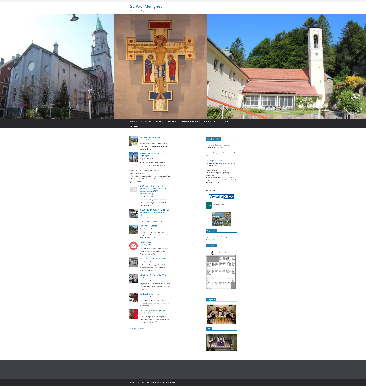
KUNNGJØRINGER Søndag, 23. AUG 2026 (153, 154)
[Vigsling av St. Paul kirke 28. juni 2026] (133, 278)
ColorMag (162, 382)
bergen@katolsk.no (216, 161)
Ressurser (134, 126)
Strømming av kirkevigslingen (153, 310)
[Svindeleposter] (133, 246)
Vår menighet (135, 121)
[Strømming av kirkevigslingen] (133, 314)
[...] (155, 149)
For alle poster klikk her (137, 328)
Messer (158, 121)
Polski (216, 121)
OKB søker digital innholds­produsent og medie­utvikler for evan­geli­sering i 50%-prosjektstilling (154, 190)
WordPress (171, 382)
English (227, 121)
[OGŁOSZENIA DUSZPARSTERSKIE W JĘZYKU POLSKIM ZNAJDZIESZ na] (133, 213)
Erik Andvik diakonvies (150, 137)
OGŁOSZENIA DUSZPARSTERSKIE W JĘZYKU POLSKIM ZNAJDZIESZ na (154, 212)
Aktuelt (148, 121)
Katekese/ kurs (171, 121)
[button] (141, 121)
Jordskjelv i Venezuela (149, 294)
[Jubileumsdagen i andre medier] (133, 262)
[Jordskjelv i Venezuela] (133, 297)
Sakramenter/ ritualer (189, 121)
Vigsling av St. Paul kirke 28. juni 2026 (154, 276)
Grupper (206, 121)
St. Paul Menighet (146, 6)
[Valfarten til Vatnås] (133, 229)
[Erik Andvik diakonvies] (133, 141)
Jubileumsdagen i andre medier (154, 258)
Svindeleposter (146, 242)
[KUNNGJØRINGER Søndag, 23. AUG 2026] (133, 157)
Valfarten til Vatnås (148, 225)
